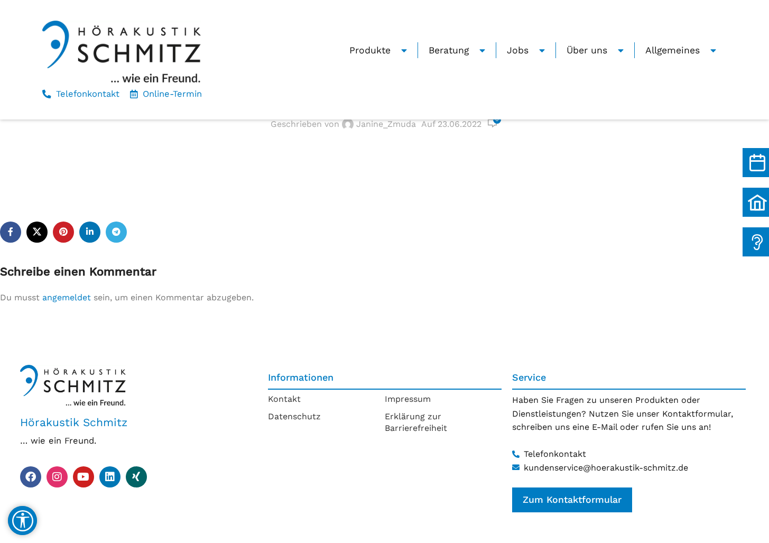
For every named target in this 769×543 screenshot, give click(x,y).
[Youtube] (83, 476)
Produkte (370, 50)
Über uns (587, 50)
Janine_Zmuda (386, 124)
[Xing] (136, 476)
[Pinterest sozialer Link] (63, 232)
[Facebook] (30, 476)
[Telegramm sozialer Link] (116, 232)
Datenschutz (294, 416)
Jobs (518, 50)
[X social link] (37, 232)
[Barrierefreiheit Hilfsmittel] (22, 520)
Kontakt (284, 399)
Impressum (408, 399)
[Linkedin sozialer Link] (89, 232)
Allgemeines (672, 50)
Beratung (449, 50)
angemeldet (66, 297)
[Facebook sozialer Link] (10, 232)
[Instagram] (57, 476)
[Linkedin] (110, 476)
